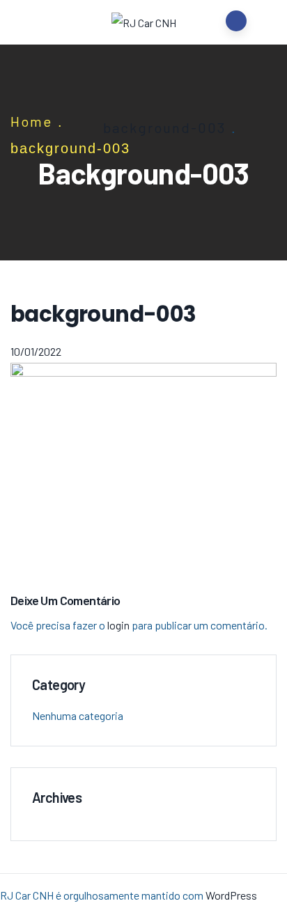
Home (31, 121)
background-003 (164, 127)
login (118, 625)
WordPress (231, 895)
